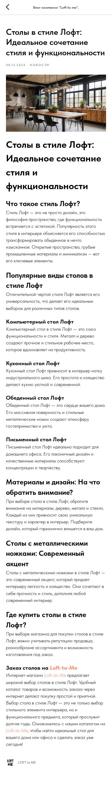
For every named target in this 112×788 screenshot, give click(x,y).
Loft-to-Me (63, 667)
